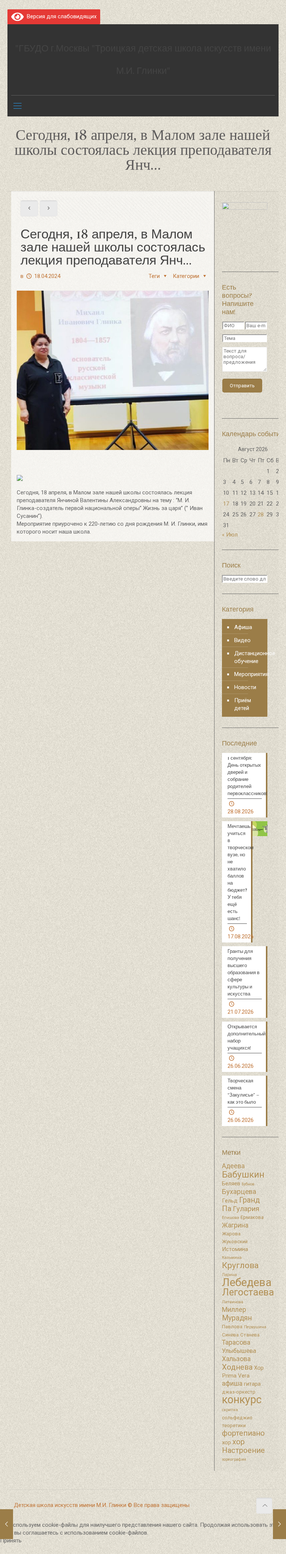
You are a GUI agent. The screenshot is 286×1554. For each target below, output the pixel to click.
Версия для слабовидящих (60, 16)
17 (226, 503)
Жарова (231, 1233)
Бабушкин (243, 1174)
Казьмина (232, 1257)
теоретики (234, 1425)
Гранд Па (241, 1204)
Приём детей (242, 704)
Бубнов (248, 1184)
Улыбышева (239, 1350)
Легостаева (248, 1292)
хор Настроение (243, 1446)
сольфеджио (237, 1417)
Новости (245, 687)
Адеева (233, 1166)
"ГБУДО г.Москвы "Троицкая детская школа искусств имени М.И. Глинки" (143, 59)
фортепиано (243, 1433)
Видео (242, 640)
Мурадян (237, 1318)
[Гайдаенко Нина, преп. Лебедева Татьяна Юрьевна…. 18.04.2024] (6, 1524)
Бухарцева (239, 1192)
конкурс (241, 1399)
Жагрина (235, 1225)
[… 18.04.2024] (279, 1524)
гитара (252, 1384)
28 (261, 514)
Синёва (230, 1335)
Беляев (231, 1183)
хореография (234, 1459)
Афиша (243, 627)
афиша (232, 1383)
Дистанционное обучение (249, 657)
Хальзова (236, 1359)
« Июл (230, 534)
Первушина (255, 1327)
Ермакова (252, 1217)
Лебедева (246, 1282)
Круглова (240, 1265)
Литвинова (232, 1302)
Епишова (230, 1217)
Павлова (232, 1326)
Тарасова (236, 1342)
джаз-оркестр (238, 1392)
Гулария (246, 1209)
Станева (250, 1335)
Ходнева (237, 1367)
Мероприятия (249, 674)
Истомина (235, 1249)
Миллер (234, 1309)
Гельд (230, 1200)
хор (226, 1442)
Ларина (229, 1274)
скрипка (230, 1409)
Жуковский (235, 1241)
